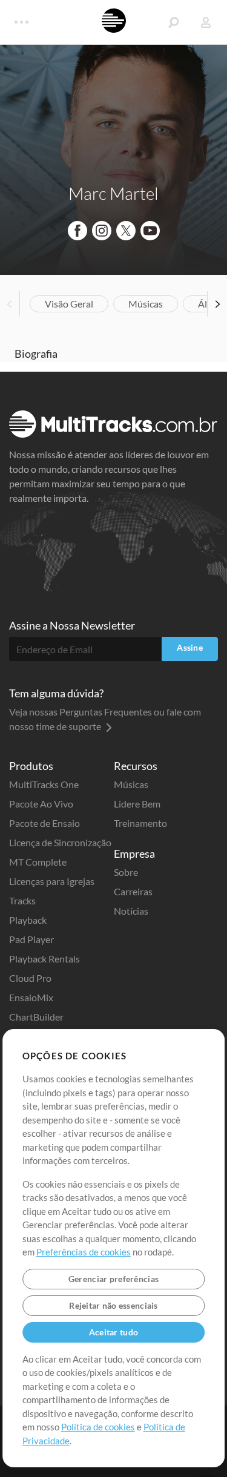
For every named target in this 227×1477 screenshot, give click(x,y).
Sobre (126, 872)
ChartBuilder (36, 1016)
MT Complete (38, 861)
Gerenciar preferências (113, 1279)
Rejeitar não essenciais (113, 1305)
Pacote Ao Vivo (41, 803)
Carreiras (133, 891)
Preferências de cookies (83, 1251)
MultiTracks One (44, 784)
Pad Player (31, 939)
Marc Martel (113, 193)
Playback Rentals (44, 958)
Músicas (145, 303)
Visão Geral (69, 303)
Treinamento (140, 823)
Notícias (131, 910)
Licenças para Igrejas (51, 881)
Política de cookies (98, 1426)
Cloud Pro (30, 978)
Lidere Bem (137, 803)
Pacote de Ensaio (44, 823)
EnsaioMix (31, 997)
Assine (190, 647)
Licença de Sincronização (60, 842)
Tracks (22, 900)
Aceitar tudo (113, 1332)
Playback (28, 920)
